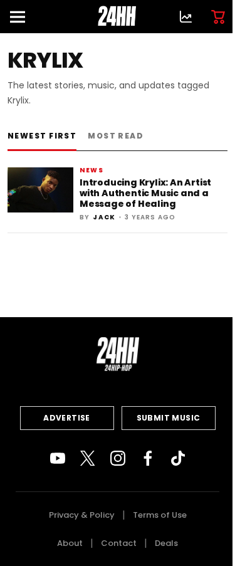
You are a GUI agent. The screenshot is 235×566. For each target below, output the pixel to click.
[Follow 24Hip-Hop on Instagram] (117, 458)
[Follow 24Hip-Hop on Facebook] (148, 458)
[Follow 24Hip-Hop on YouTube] (57, 458)
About (70, 543)
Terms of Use (160, 515)
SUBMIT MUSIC (169, 417)
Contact (119, 543)
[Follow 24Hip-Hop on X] (87, 458)
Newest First (42, 135)
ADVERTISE (66, 417)
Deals (166, 543)
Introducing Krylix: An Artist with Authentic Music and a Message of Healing (145, 193)
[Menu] (22, 16)
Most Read (116, 135)
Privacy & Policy (82, 515)
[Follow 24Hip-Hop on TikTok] (178, 458)
